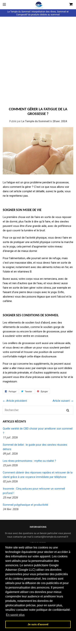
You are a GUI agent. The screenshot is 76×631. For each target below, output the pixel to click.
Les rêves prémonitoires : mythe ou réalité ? (29, 460)
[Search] (68, 410)
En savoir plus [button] (15, 614)
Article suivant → (63, 400)
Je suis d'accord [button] (38, 624)
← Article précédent (15, 400)
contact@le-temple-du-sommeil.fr (51, 537)
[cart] (65, 5)
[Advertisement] (38, 59)
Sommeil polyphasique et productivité (25, 504)
